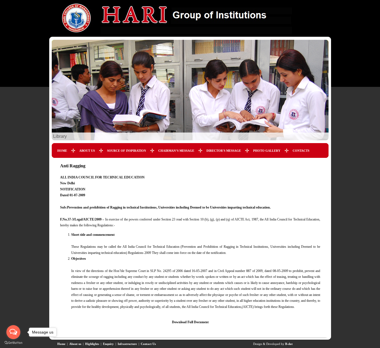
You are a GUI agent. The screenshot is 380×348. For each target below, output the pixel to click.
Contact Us (148, 343)
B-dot (289, 343)
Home (61, 343)
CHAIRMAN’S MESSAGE (176, 150)
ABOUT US (87, 150)
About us (75, 343)
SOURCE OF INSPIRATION (126, 150)
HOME (62, 150)
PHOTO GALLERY (266, 150)
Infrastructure (127, 343)
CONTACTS (301, 150)
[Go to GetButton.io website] (13, 342)
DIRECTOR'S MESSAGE (223, 150)
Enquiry (108, 343)
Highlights (92, 343)
